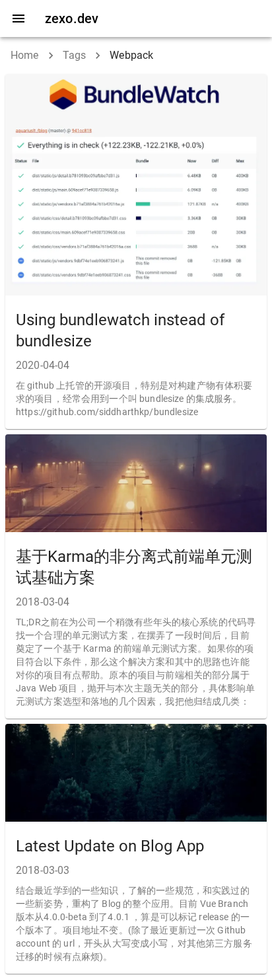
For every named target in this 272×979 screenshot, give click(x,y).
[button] (136, 251)
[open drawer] (18, 18)
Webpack (131, 55)
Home (25, 55)
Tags (74, 55)
